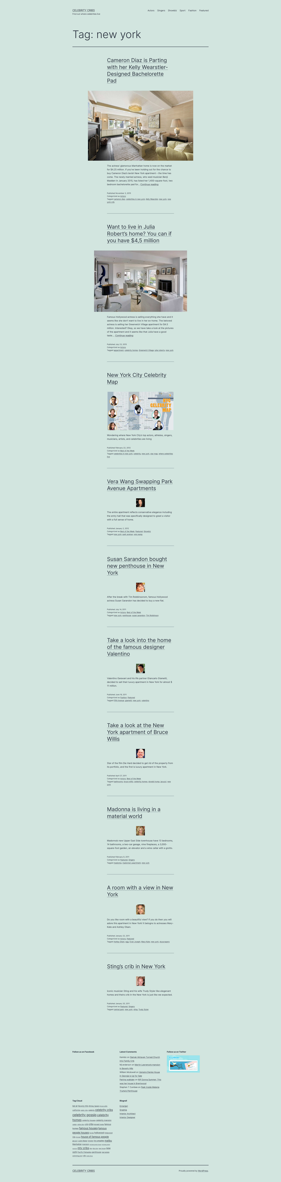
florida (91, 1133)
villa (84, 1156)
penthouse (126, 615)
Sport (182, 10)
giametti (128, 700)
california (76, 1110)
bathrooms (118, 781)
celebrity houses (88, 1120)
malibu (108, 1140)
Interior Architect (128, 1114)
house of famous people (95, 1136)
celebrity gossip (84, 1115)
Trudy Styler (144, 1009)
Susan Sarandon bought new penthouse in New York (137, 566)
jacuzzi (163, 781)
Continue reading (149, 184)
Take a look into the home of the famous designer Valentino (139, 647)
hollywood (99, 1132)
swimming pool (77, 1156)
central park (119, 1009)
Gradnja (123, 1110)
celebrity (137, 454)
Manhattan (77, 1144)
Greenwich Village (146, 350)
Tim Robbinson (152, 615)
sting (135, 1009)
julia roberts (160, 350)
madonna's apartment (131, 863)
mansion (85, 1144)
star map (154, 454)
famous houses (88, 1128)
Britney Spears (94, 1106)
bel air (75, 1106)
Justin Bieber (82, 1141)
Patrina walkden (127, 1079)
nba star (95, 1148)
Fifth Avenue (119, 700)
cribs (91, 1124)
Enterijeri (124, 1106)
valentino (145, 700)
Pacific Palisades (84, 1152)
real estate (105, 1152)
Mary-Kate (145, 942)
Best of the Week (127, 451)
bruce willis (128, 781)
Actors (151, 10)
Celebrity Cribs (83, 10)
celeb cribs (84, 1110)
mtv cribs (83, 1148)
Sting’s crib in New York (136, 966)
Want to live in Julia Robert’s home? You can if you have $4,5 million (139, 233)
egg (127, 942)
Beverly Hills (83, 1106)
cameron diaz (119, 199)
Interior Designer (127, 1117)
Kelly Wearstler (152, 199)
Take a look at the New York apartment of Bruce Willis (137, 732)
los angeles (99, 1141)
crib (86, 1124)
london (90, 1141)
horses (78, 1137)
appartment (119, 350)
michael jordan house (95, 1144)
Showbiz (172, 10)
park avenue (127, 534)
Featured (204, 10)
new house (102, 1148)
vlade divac (89, 1156)
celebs (74, 1124)
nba (91, 1148)
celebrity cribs (104, 1109)
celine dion (80, 1124)
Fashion (192, 10)
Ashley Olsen (119, 942)
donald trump (154, 781)
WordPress (203, 1171)
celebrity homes (131, 350)
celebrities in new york (135, 199)
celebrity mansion (103, 1120)
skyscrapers (165, 942)
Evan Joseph (135, 942)
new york (163, 199)
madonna (118, 863)
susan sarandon (138, 615)
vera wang (138, 534)
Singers (161, 10)
